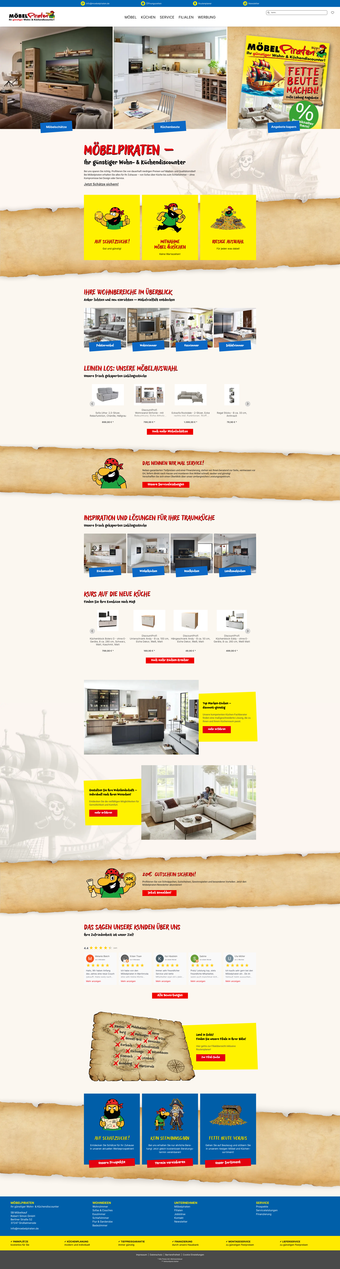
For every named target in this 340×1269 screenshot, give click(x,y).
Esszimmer (98, 1214)
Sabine (203, 956)
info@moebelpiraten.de (25, 1228)
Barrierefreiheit (172, 1254)
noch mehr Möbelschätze (170, 431)
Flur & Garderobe (102, 1221)
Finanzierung (263, 1214)
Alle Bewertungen (170, 995)
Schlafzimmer (100, 1217)
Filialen (178, 1210)
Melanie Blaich (102, 956)
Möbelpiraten (182, 1206)
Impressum (141, 1254)
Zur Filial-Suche (210, 1057)
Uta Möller (240, 956)
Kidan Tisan (136, 956)
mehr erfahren (217, 729)
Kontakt (178, 1217)
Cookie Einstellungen (193, 1255)
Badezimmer (99, 1225)
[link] (131, 17)
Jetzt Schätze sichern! (101, 184)
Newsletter (180, 1221)
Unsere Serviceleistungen (166, 484)
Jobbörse (179, 1214)
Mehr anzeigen (93, 981)
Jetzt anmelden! (159, 893)
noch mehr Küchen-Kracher (170, 660)
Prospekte (262, 1206)
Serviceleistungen (267, 1210)
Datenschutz (156, 1254)
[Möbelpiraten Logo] (31, 15)
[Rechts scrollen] (247, 404)
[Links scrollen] (92, 404)
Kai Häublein (171, 956)
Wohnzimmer (100, 1206)
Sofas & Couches (102, 1210)
